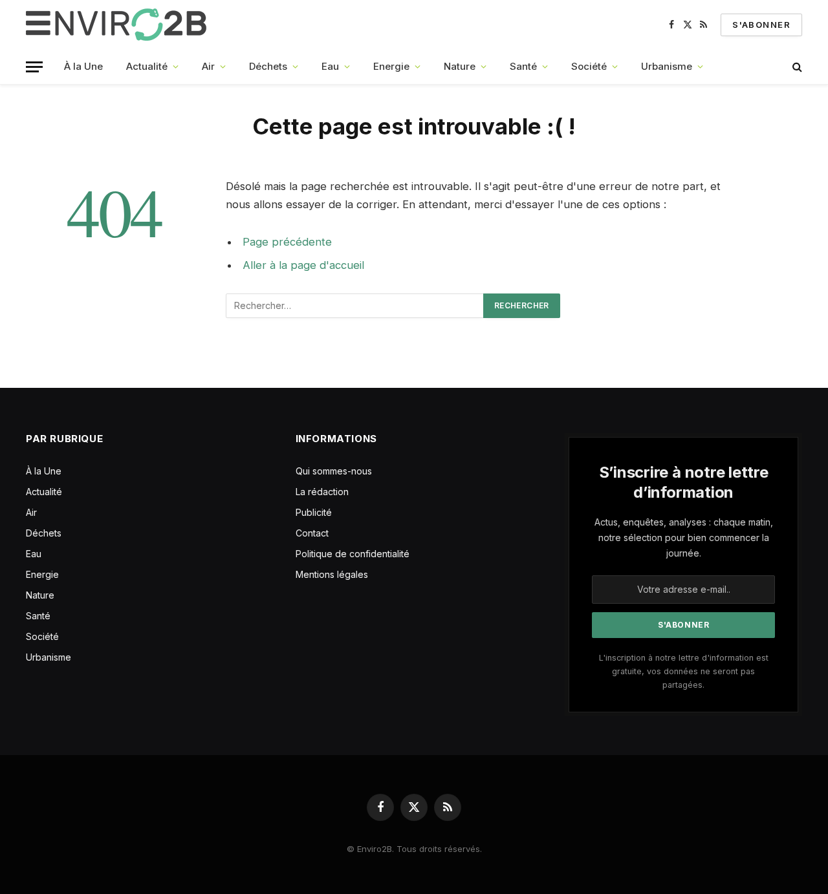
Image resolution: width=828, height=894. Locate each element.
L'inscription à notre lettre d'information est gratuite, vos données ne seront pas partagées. (683, 671)
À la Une (83, 66)
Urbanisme (666, 66)
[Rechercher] (796, 66)
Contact (312, 532)
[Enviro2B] (119, 24)
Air (208, 66)
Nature (459, 66)
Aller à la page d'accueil (303, 265)
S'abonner (761, 24)
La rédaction (322, 491)
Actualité (147, 66)
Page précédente (287, 241)
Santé (523, 66)
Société (589, 66)
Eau (330, 66)
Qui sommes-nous (334, 470)
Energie (391, 66)
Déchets (268, 66)
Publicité (314, 512)
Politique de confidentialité (352, 553)
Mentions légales (332, 574)
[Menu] (34, 66)
